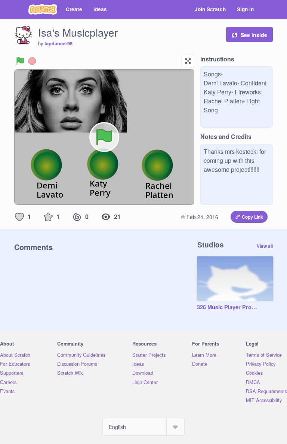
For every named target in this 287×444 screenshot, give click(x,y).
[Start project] (20, 61)
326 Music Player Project (227, 307)
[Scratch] (43, 9)
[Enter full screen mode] (188, 61)
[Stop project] (32, 61)
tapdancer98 (58, 43)
